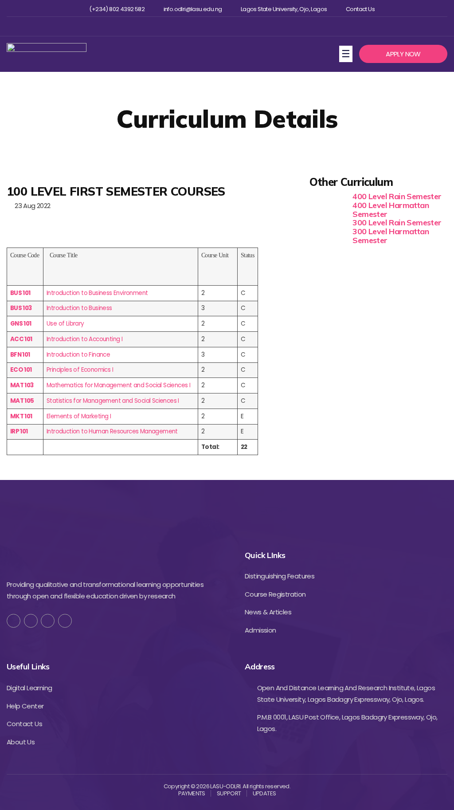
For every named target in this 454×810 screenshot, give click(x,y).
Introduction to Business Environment (97, 293)
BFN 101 (20, 354)
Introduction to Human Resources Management (112, 431)
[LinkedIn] (65, 621)
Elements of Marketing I (79, 416)
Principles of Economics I (80, 370)
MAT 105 (22, 401)
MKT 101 (21, 416)
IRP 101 (19, 431)
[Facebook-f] (13, 621)
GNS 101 (20, 323)
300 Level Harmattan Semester (390, 235)
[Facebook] (197, 26)
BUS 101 (20, 293)
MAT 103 (22, 385)
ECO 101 (21, 370)
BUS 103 (21, 308)
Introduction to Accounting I (84, 339)
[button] (403, 54)
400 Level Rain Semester (396, 196)
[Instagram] (226, 26)
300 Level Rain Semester (396, 222)
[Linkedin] (240, 26)
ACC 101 (21, 339)
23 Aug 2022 (31, 205)
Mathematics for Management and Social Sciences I (118, 385)
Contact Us (360, 9)
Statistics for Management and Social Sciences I (113, 401)
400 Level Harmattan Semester (390, 209)
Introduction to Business (79, 308)
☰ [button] (346, 53)
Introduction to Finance (78, 354)
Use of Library (65, 323)
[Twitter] (211, 26)
